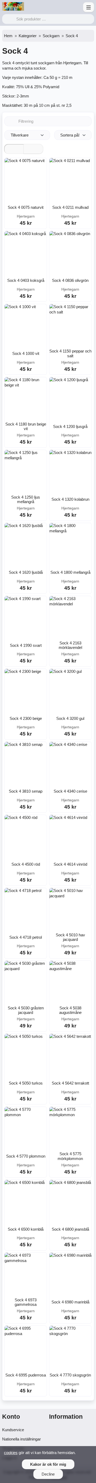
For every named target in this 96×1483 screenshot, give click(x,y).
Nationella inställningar (21, 1439)
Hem (8, 35)
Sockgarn (51, 35)
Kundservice (13, 1429)
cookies (11, 1452)
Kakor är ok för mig (48, 1464)
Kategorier (28, 35)
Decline (48, 1474)
